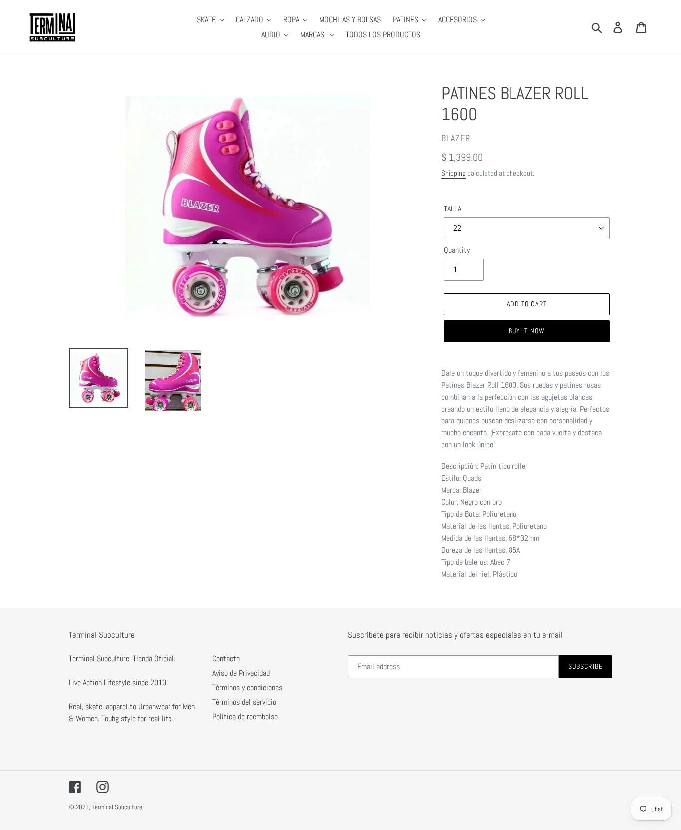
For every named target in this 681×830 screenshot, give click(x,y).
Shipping (453, 173)
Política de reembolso (245, 716)
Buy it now (527, 330)
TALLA (452, 209)
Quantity (457, 250)
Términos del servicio (244, 702)
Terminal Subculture (117, 807)
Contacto (226, 658)
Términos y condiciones (247, 687)
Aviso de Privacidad (241, 673)
